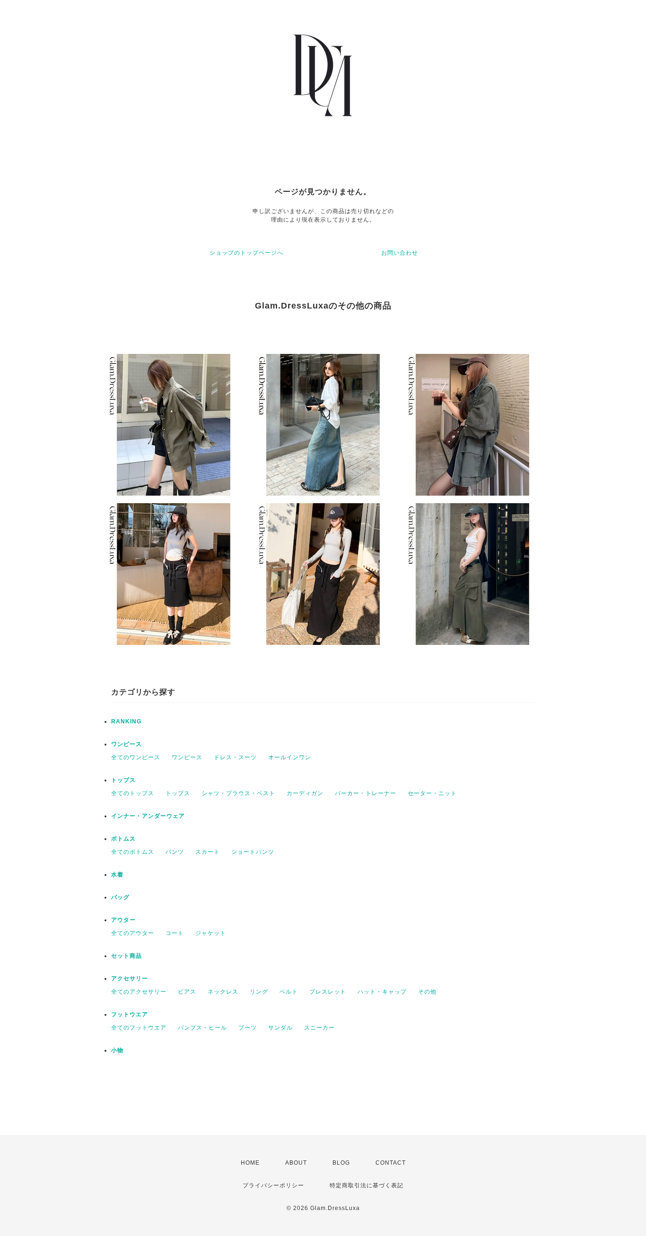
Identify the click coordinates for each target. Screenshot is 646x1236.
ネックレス (223, 991)
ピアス (187, 991)
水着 (117, 874)
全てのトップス (132, 793)
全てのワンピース (135, 757)
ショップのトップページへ (246, 252)
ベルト (288, 991)
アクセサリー (129, 978)
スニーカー (319, 1027)
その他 (427, 991)
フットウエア (129, 1014)
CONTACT (390, 1162)
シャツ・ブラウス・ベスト (238, 793)
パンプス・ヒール (202, 1027)
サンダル (280, 1027)
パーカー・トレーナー (365, 793)
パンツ (175, 852)
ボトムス (123, 838)
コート (175, 933)
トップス (123, 780)
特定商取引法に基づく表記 (366, 1185)
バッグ (120, 897)
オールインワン (289, 757)
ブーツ (247, 1027)
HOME (250, 1162)
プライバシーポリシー (273, 1185)
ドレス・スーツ (235, 757)
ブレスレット (327, 991)
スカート (207, 852)
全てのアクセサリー (138, 991)
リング (259, 991)
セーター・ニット (432, 793)
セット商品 (126, 956)
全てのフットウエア (138, 1027)
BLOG (341, 1162)
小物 (117, 1050)
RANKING (126, 721)
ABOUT (296, 1162)
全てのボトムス (132, 852)
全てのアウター (132, 933)
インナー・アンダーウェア (148, 816)
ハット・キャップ (382, 991)
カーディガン (305, 793)
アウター (123, 920)
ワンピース (126, 744)
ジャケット (210, 933)
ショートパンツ (252, 852)
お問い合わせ (399, 252)
